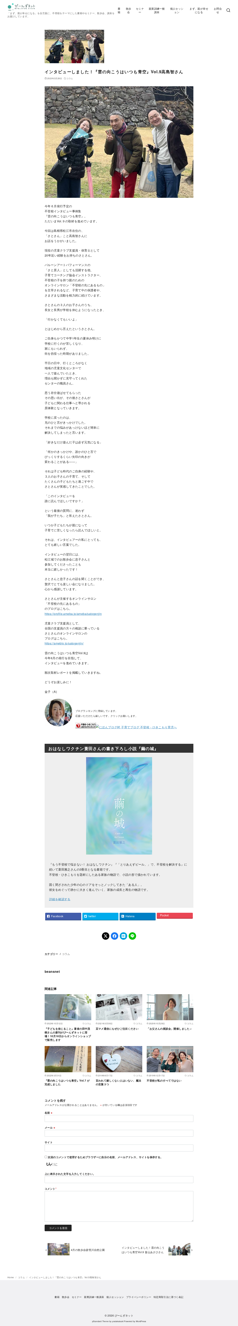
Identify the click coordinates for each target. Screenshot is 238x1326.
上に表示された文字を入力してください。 (70, 1174)
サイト (49, 1142)
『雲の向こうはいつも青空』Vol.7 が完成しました (67, 1082)
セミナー (140, 10)
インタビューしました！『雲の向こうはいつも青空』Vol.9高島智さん (65, 1277)
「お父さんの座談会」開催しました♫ (169, 1028)
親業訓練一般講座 (157, 10)
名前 (48, 1112)
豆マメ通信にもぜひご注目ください (117, 1028)
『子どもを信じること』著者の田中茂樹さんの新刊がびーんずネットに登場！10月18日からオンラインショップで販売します (68, 1034)
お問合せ (218, 10)
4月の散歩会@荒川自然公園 (88, 1250)
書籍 (119, 10)
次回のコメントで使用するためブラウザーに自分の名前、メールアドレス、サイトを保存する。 (105, 1157)
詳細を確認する (59, 899)
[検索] (228, 10)
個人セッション (177, 10)
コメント (51, 1188)
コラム (70, 78)
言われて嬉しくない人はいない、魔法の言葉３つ (118, 1082)
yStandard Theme (100, 1321)
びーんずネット (124, 1315)
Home (11, 1277)
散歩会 (128, 10)
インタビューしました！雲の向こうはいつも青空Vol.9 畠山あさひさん (143, 1250)
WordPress (141, 1321)
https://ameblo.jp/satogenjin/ (64, 643)
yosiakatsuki (117, 1321)
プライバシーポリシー (138, 1297)
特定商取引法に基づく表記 (169, 1297)
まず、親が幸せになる (198, 10)
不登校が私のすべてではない (164, 1080)
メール (50, 1127)
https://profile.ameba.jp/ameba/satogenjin (73, 614)
